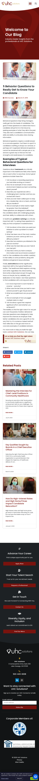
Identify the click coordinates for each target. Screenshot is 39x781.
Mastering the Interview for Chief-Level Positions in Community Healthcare (19, 393)
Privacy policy (5, 778)
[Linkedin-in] (17, 680)
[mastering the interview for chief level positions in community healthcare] (19, 377)
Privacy (19, 760)
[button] (30, 3)
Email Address (7, 699)
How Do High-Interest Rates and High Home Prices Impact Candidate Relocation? (19, 502)
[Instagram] (22, 680)
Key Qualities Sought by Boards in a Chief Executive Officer (19, 447)
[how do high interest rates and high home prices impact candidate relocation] (19, 485)
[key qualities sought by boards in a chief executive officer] (19, 431)
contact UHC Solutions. (16, 332)
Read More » (9, 412)
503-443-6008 (19, 674)
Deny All (19, 778)
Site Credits (19, 762)
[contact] (19, 338)
